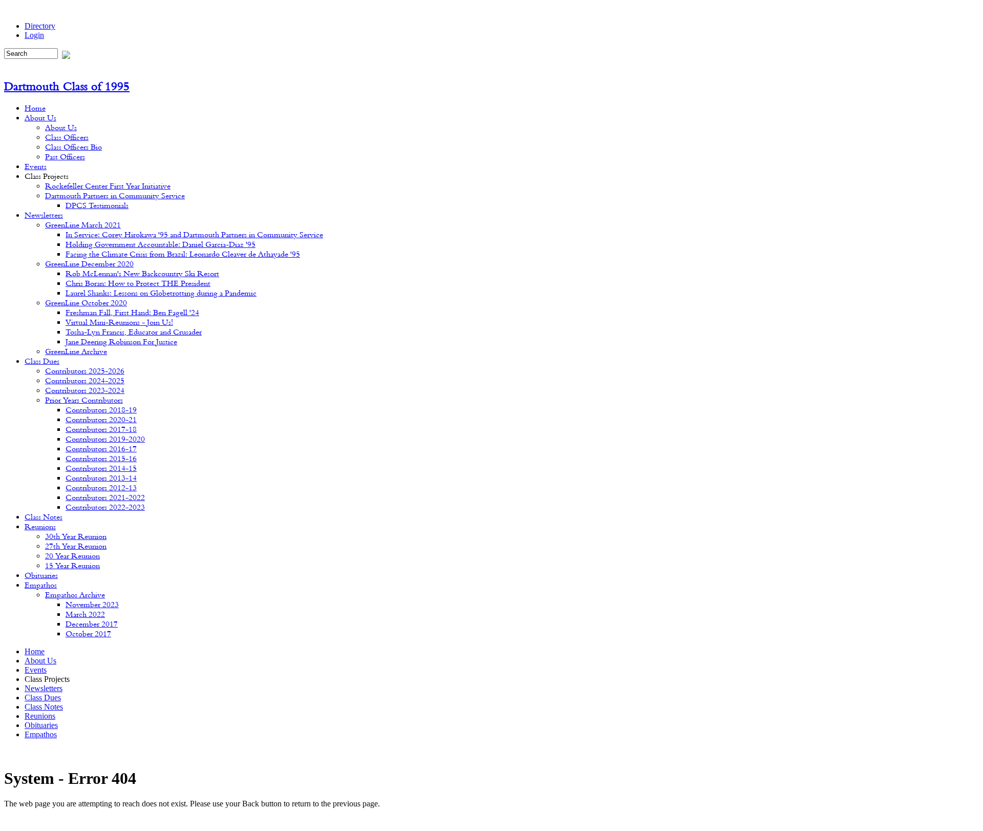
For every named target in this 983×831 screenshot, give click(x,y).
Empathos (41, 734)
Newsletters (43, 688)
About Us (40, 660)
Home (35, 651)
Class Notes (44, 706)
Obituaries (41, 725)
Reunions (40, 716)
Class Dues (43, 697)
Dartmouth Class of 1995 (67, 86)
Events (36, 670)
